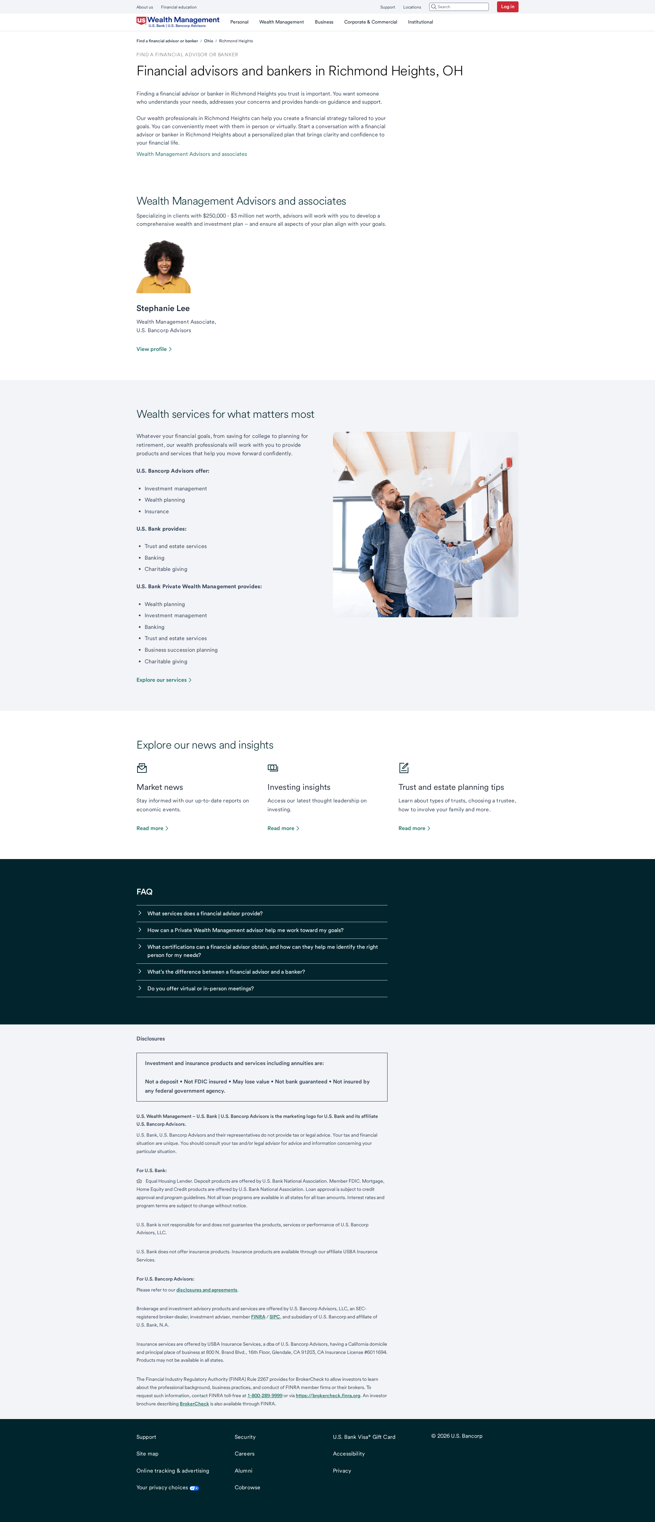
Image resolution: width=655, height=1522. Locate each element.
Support (387, 7)
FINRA (258, 1316)
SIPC (275, 1316)
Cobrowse (247, 1487)
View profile (151, 349)
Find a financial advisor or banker (167, 41)
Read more (149, 828)
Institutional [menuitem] (420, 22)
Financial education (179, 7)
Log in (507, 6)
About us (144, 7)
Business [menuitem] (324, 22)
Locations (412, 7)
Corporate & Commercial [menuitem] (370, 22)
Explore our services (161, 680)
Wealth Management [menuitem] (281, 22)
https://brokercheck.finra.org (328, 1395)
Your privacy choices (162, 1487)
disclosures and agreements (206, 1289)
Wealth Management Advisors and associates (191, 154)
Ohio (208, 41)
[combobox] (459, 7)
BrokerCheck (194, 1403)
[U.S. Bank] (178, 22)
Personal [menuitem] (239, 22)
